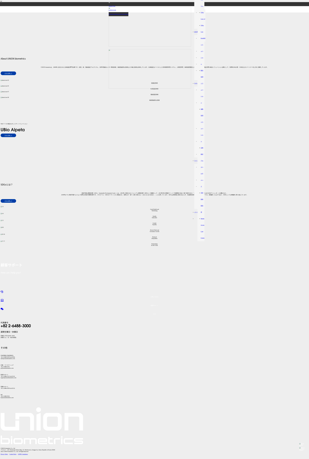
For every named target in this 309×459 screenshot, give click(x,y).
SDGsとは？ (7, 184)
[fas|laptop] (154, 300)
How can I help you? (11, 272)
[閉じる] (109, 2)
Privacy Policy (4, 454)
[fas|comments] (154, 309)
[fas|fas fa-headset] (154, 291)
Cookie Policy (13, 454)
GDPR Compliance (23, 454)
